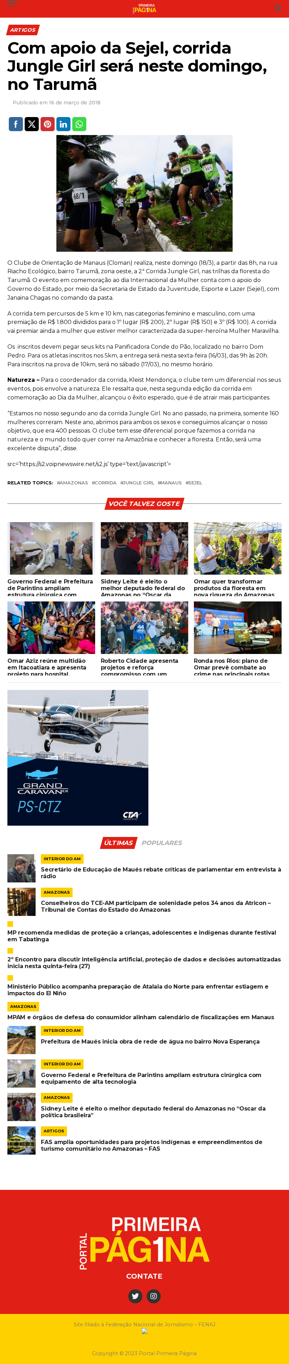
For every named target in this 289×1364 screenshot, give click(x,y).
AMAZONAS (74, 483)
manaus (171, 483)
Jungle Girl (138, 483)
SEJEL (195, 483)
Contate (144, 1276)
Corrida (105, 483)
